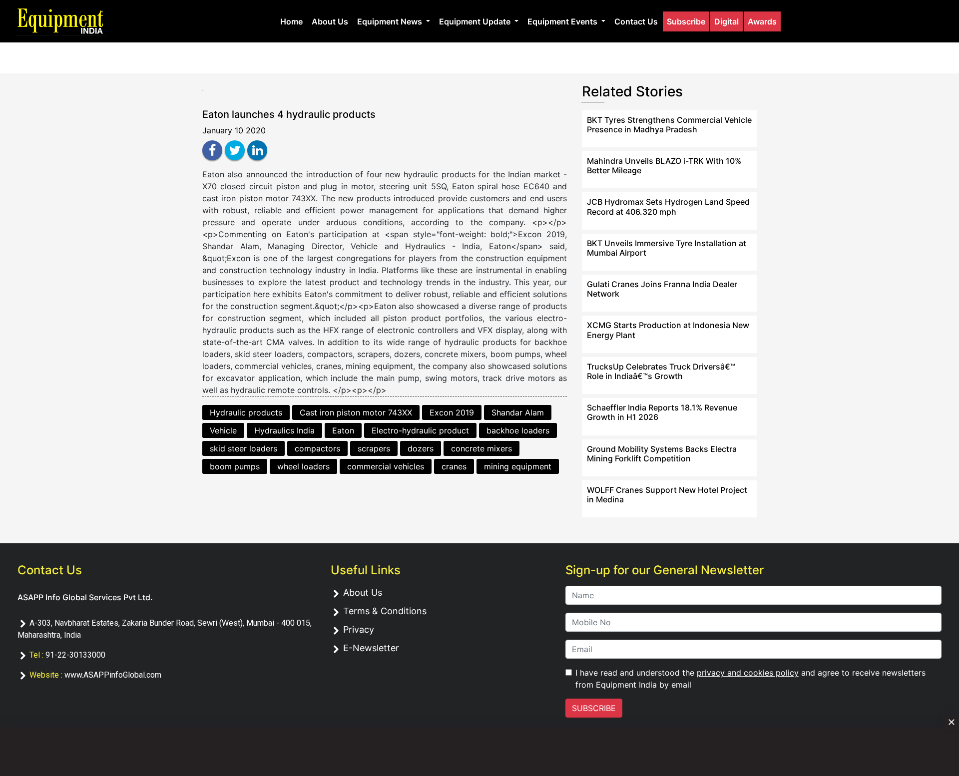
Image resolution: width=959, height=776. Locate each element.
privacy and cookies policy (748, 673)
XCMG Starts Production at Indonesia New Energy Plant (668, 330)
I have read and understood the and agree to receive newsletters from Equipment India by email (750, 679)
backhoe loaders (517, 430)
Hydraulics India (284, 430)
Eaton (343, 430)
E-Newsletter (371, 648)
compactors (317, 448)
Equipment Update (475, 21)
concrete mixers (481, 448)
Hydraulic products (246, 412)
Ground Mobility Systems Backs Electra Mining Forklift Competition (662, 453)
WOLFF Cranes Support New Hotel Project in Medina (667, 494)
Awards (762, 21)
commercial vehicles (385, 466)
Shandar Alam (517, 412)
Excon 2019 (452, 412)
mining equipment (517, 466)
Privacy (358, 629)
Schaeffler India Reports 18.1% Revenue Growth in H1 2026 (662, 412)
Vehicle (223, 430)
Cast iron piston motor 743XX (356, 412)
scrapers (374, 448)
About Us (330, 21)
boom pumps (235, 466)
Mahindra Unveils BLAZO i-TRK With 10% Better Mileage (664, 165)
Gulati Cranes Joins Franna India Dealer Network (662, 289)
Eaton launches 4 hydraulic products (289, 114)
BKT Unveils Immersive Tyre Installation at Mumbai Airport (666, 248)
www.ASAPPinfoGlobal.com (112, 675)
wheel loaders (303, 466)
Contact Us (636, 21)
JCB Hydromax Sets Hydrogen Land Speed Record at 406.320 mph (668, 206)
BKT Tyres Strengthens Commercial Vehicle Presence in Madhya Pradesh (669, 124)
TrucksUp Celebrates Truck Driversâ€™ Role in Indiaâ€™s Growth (661, 371)
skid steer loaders (243, 448)
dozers (421, 448)
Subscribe (686, 21)
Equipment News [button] (390, 21)
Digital (726, 21)
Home (291, 21)
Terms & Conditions (385, 611)
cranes (454, 466)
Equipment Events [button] (563, 21)
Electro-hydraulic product (420, 430)
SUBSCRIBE (594, 708)
